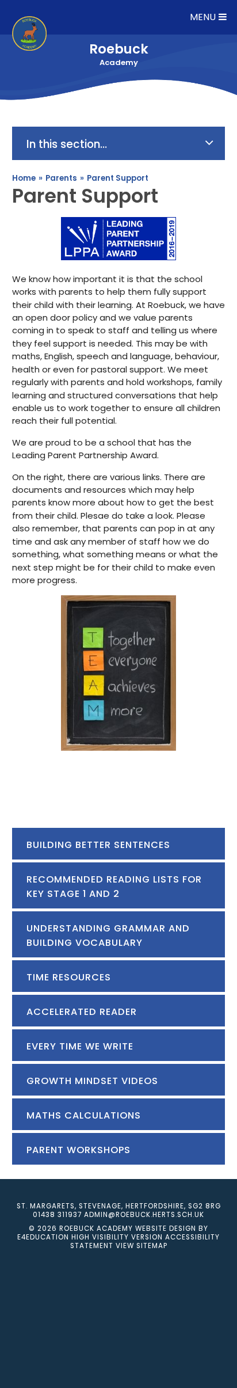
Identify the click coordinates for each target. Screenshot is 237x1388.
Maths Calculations (83, 1115)
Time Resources (68, 977)
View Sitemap (141, 1245)
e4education (43, 1237)
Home (24, 178)
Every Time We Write (79, 1046)
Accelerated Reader (81, 1011)
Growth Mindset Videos (92, 1080)
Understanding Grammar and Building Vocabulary (108, 935)
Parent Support (117, 178)
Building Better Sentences (98, 844)
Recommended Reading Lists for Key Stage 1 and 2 (114, 886)
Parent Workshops (78, 1150)
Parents (61, 178)
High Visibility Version (117, 1237)
